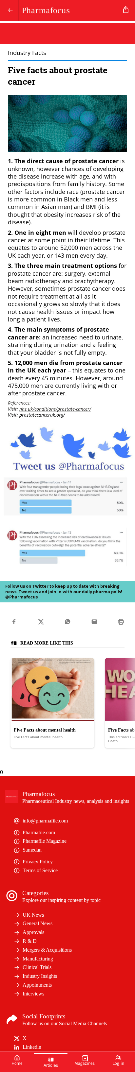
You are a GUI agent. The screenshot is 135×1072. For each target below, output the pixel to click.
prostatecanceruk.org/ (42, 415)
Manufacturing (38, 958)
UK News (33, 915)
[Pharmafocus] (69, 10)
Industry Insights (40, 976)
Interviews (33, 993)
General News (37, 923)
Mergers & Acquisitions (47, 950)
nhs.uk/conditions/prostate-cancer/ (55, 409)
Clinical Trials (37, 967)
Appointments (37, 985)
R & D (30, 941)
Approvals (33, 932)
